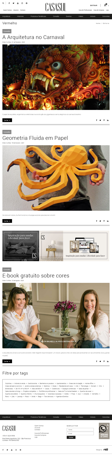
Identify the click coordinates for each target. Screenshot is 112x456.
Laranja (19, 396)
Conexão (56, 16)
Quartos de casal (85, 391)
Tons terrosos (48, 396)
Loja (107, 10)
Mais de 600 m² (37, 389)
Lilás (13, 396)
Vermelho (95, 394)
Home (98, 23)
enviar (71, 437)
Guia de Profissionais (85, 10)
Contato (22, 10)
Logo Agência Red (105, 449)
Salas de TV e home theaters (67, 391)
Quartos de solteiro (11, 394)
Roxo (7, 396)
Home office (89, 383)
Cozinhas (8, 383)
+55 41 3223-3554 (8, 436)
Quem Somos (7, 10)
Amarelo (86, 394)
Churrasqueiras (39, 394)
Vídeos (81, 16)
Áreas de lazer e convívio (13, 386)
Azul (79, 394)
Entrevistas (9, 389)
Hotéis (66, 394)
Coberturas (56, 389)
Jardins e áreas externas (32, 386)
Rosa (27, 396)
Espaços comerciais (69, 389)
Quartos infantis (26, 394)
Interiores (20, 16)
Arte (76, 386)
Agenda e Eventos (62, 396)
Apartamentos (61, 383)
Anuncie (15, 10)
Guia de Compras (99, 10)
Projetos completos (29, 391)
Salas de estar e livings (12, 391)
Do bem (93, 386)
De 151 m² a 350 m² (22, 389)
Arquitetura (6, 16)
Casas (47, 389)
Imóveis (92, 16)
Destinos (47, 386)
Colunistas (106, 16)
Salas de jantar (84, 389)
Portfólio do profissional (47, 391)
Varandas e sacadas (55, 394)
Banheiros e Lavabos (47, 383)
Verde (33, 396)
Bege (39, 396)
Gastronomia (32, 383)
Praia (73, 394)
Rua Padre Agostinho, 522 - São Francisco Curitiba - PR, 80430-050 (16, 439)
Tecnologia (84, 386)
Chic (100, 386)
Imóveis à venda (19, 383)
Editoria (106, 23)
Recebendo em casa (66, 386)
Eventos (69, 16)
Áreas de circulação (75, 383)
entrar (93, 5)
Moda (54, 386)
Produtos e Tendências (38, 16)
